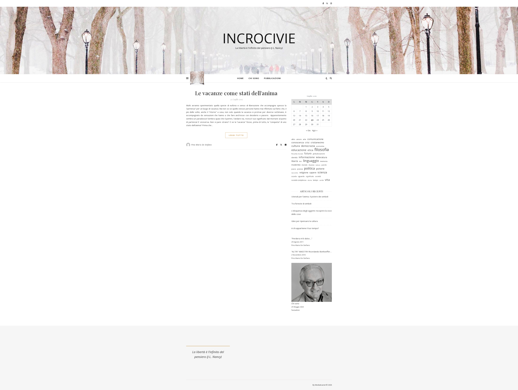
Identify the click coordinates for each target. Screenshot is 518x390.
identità (294, 157)
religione (303, 172)
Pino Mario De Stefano (201, 144)
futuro (307, 153)
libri (300, 161)
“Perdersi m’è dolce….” (301, 238)
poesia (300, 169)
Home (240, 78)
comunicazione (315, 139)
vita (327, 179)
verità (321, 180)
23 (312, 120)
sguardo (301, 176)
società (318, 176)
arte (304, 139)
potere (320, 168)
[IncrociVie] (197, 78)
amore (299, 139)
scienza (322, 172)
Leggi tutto (236, 135)
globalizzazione (319, 154)
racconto (294, 173)
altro (293, 139)
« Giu (308, 130)
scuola (294, 176)
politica (309, 168)
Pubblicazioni (272, 78)
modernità (295, 165)
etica (310, 150)
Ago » (314, 130)
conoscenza (297, 142)
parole (324, 165)
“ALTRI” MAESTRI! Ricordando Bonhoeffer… (311, 251)
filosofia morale (297, 154)
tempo (315, 180)
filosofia (321, 149)
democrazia (308, 145)
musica (311, 165)
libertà (294, 161)
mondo (304, 165)
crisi (307, 142)
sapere (312, 172)
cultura (295, 146)
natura (318, 165)
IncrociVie (259, 38)
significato (310, 176)
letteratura (321, 157)
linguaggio (311, 160)
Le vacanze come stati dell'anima (236, 93)
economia (320, 146)
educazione (298, 150)
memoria (323, 161)
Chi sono (253, 78)
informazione (307, 157)
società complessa (298, 180)
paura (293, 169)
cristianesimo (317, 142)
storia (310, 180)
